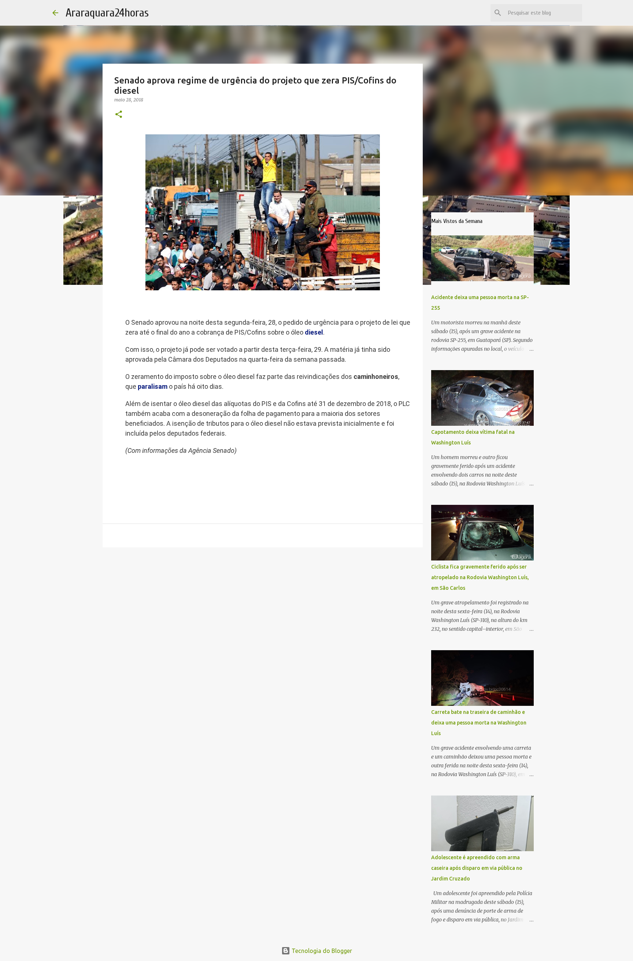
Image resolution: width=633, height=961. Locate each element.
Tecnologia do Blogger (321, 950)
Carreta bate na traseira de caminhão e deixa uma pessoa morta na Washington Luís (478, 722)
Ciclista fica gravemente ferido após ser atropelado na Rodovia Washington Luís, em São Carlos (480, 577)
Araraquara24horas (107, 12)
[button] (118, 115)
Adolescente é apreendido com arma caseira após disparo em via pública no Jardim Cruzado (476, 868)
